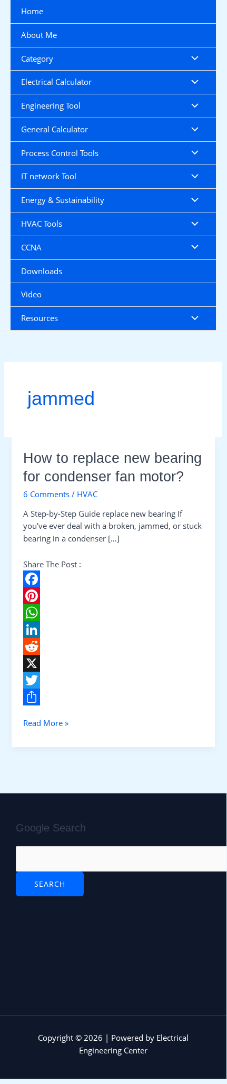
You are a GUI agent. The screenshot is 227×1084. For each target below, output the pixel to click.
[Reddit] (113, 646)
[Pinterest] (113, 595)
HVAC (87, 494)
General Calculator (54, 129)
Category (37, 58)
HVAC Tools (41, 223)
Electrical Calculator (56, 81)
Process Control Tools (59, 153)
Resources (39, 318)
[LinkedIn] (113, 629)
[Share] (113, 697)
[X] (113, 663)
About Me (39, 35)
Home (32, 11)
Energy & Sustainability (62, 200)
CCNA (31, 247)
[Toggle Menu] (192, 59)
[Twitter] (113, 680)
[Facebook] (113, 578)
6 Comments (46, 494)
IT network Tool (48, 176)
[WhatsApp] (113, 612)
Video (31, 294)
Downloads (41, 271)
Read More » (45, 722)
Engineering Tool (51, 105)
